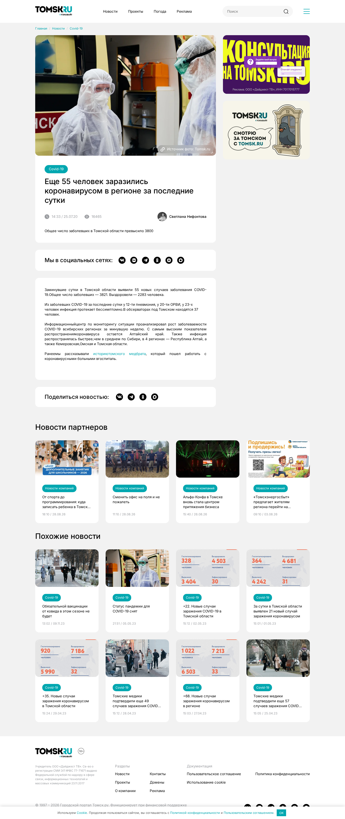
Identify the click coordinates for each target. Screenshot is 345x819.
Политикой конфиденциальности (195, 813)
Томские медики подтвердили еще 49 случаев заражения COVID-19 (136, 701)
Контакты (158, 774)
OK (281, 813)
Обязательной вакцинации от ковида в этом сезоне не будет (66, 611)
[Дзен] (168, 260)
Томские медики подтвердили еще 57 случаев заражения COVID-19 (276, 701)
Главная (41, 28)
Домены (157, 782)
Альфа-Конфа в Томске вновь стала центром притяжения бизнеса (203, 502)
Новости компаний (59, 488)
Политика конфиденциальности (282, 774)
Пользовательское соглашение (214, 774)
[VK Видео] (133, 260)
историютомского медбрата (119, 353)
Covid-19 (76, 28)
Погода (160, 11)
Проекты (135, 11)
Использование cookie (206, 782)
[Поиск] (286, 11)
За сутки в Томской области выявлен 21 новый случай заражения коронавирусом (277, 611)
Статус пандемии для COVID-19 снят (131, 608)
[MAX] (180, 260)
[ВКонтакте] (122, 260)
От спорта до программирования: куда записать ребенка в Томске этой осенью (66, 502)
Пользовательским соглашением (248, 813)
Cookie (82, 813)
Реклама (184, 11)
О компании (125, 791)
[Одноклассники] (157, 260)
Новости (110, 11)
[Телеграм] (145, 260)
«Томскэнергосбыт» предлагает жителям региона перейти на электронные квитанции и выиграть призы (275, 502)
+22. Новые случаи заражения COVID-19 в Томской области (202, 611)
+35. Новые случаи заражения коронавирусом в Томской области (65, 701)
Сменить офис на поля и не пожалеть (136, 499)
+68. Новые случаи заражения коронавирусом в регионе (206, 701)
